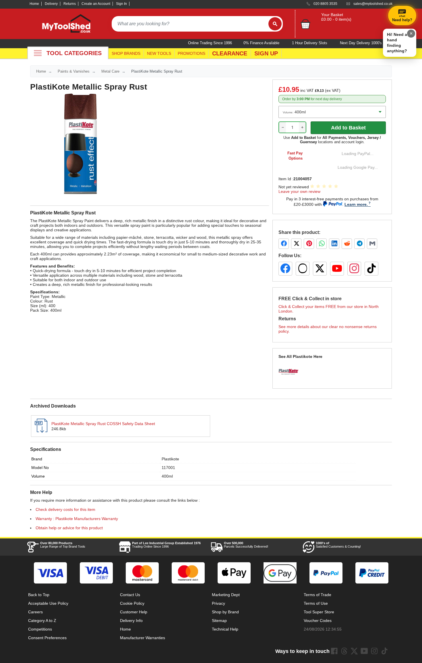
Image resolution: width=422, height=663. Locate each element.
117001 (168, 467)
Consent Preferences (47, 637)
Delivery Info (131, 620)
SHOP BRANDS (126, 53)
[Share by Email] (372, 244)
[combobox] (190, 23)
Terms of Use (316, 603)
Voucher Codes (318, 620)
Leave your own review (299, 191)
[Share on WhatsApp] (321, 244)
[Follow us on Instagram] (354, 269)
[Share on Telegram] (359, 244)
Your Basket (332, 14)
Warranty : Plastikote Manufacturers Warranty (77, 518)
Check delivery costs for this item (65, 509)
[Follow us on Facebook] (285, 269)
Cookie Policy (132, 603)
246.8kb (58, 429)
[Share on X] (296, 244)
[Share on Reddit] (347, 244)
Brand (36, 459)
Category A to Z (42, 620)
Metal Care (110, 71)
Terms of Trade (317, 594)
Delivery (51, 4)
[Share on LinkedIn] (334, 244)
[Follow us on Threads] (302, 269)
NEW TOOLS (159, 53)
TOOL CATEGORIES (74, 53)
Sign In (121, 4)
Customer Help (133, 612)
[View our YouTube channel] (337, 269)
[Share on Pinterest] (309, 244)
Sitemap (219, 620)
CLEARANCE (229, 53)
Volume (38, 476)
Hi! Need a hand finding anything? (397, 42)
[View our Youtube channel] (364, 651)
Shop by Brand (225, 612)
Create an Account (96, 4)
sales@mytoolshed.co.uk (372, 4)
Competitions (40, 629)
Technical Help (225, 629)
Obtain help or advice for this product (69, 528)
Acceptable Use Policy (48, 603)
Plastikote (170, 459)
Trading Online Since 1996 (166, 544)
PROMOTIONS (191, 53)
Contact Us (130, 594)
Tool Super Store (319, 612)
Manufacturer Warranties (142, 637)
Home (34, 4)
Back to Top (38, 594)
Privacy (218, 603)
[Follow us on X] (320, 269)
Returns (69, 4)
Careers (35, 612)
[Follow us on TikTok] (371, 269)
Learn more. (356, 204)
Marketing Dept (226, 594)
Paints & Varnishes (74, 71)
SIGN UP (266, 53)
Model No (40, 467)
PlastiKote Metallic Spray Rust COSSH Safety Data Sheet (103, 423)
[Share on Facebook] (283, 244)
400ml (167, 476)
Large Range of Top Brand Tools (62, 544)
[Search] (275, 23)
